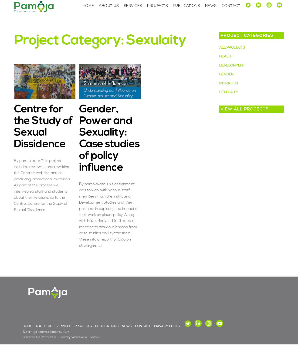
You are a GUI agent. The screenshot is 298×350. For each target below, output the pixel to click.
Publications (186, 6)
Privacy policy (167, 326)
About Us (109, 6)
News (211, 6)
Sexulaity (228, 92)
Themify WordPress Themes (79, 337)
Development (232, 65)
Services (133, 6)
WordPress (48, 337)
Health (226, 56)
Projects (157, 6)
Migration (228, 83)
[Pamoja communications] (34, 11)
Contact (231, 6)
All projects (232, 48)
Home (88, 6)
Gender (226, 74)
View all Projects (245, 109)
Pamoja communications (43, 331)
